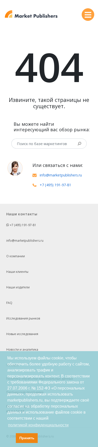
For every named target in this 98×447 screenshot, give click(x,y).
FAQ (9, 303)
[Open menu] (88, 14)
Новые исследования (22, 334)
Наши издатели (18, 287)
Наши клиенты (17, 272)
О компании (15, 256)
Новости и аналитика (22, 349)
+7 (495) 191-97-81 (55, 184)
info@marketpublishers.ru (61, 175)
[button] (10, 438)
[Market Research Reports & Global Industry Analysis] (31, 14)
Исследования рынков (23, 318)
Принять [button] (26, 438)
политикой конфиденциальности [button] (38, 425)
